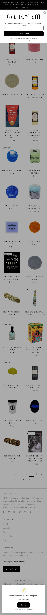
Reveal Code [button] (23, 33)
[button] (44, 12)
